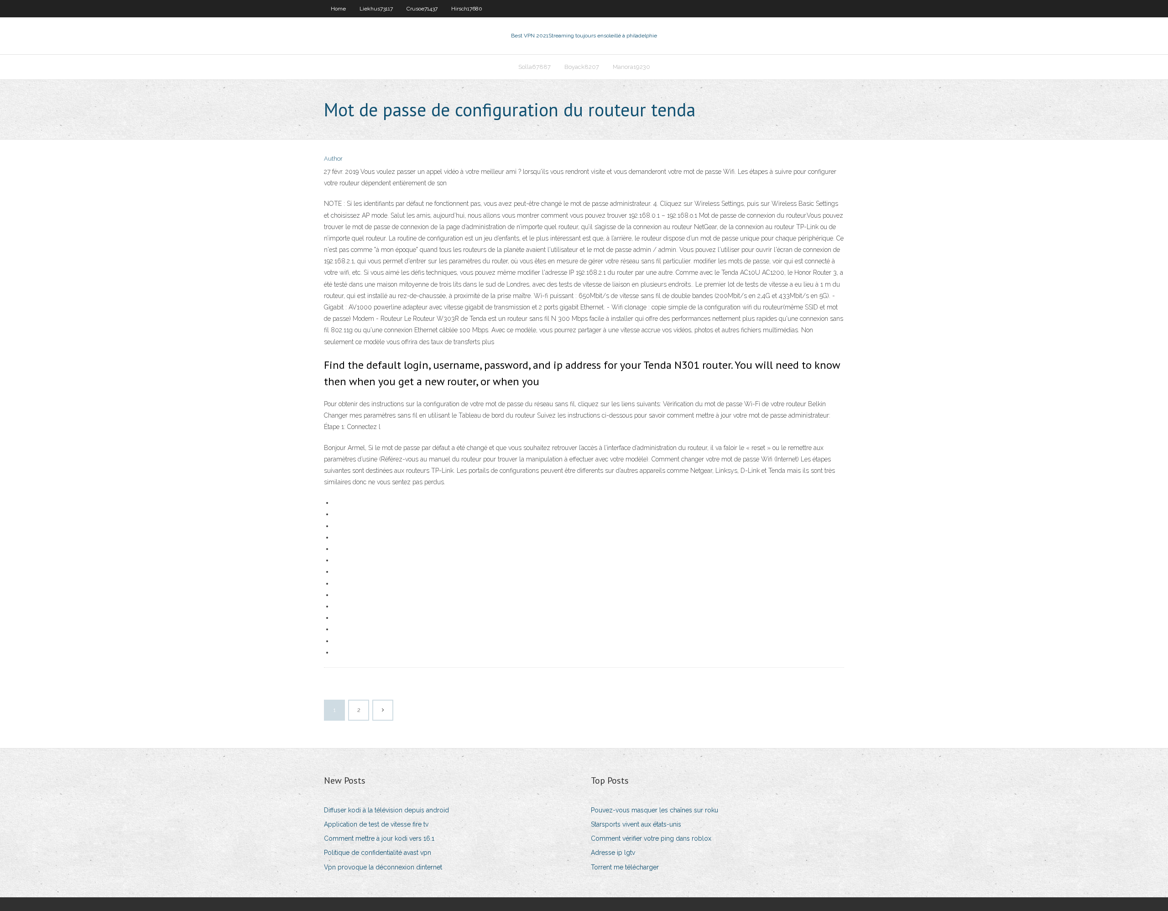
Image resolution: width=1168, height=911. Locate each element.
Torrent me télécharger (625, 867)
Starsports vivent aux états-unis (636, 824)
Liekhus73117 (376, 8)
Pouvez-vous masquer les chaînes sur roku (654, 810)
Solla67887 (534, 66)
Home (338, 8)
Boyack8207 (581, 66)
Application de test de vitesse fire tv (376, 824)
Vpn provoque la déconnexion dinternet (383, 867)
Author (333, 158)
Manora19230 (631, 66)
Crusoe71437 (422, 8)
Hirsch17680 (466, 8)
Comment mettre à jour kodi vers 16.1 (379, 838)
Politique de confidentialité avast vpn (377, 852)
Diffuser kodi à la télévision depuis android (386, 810)
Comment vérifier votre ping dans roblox (651, 838)
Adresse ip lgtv (613, 852)
